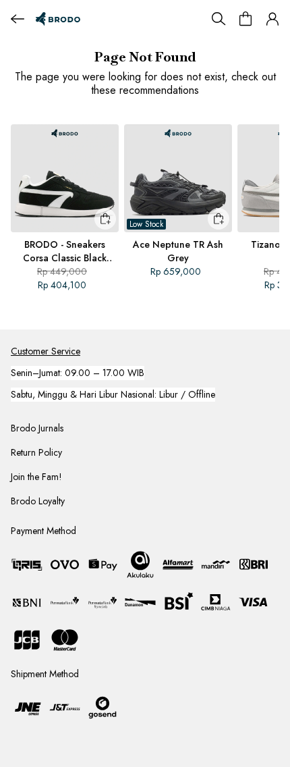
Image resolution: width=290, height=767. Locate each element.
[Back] (17, 19)
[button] (272, 19)
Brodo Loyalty (38, 501)
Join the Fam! (36, 476)
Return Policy (36, 452)
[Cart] (245, 19)
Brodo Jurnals (37, 428)
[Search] (218, 19)
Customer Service (45, 351)
